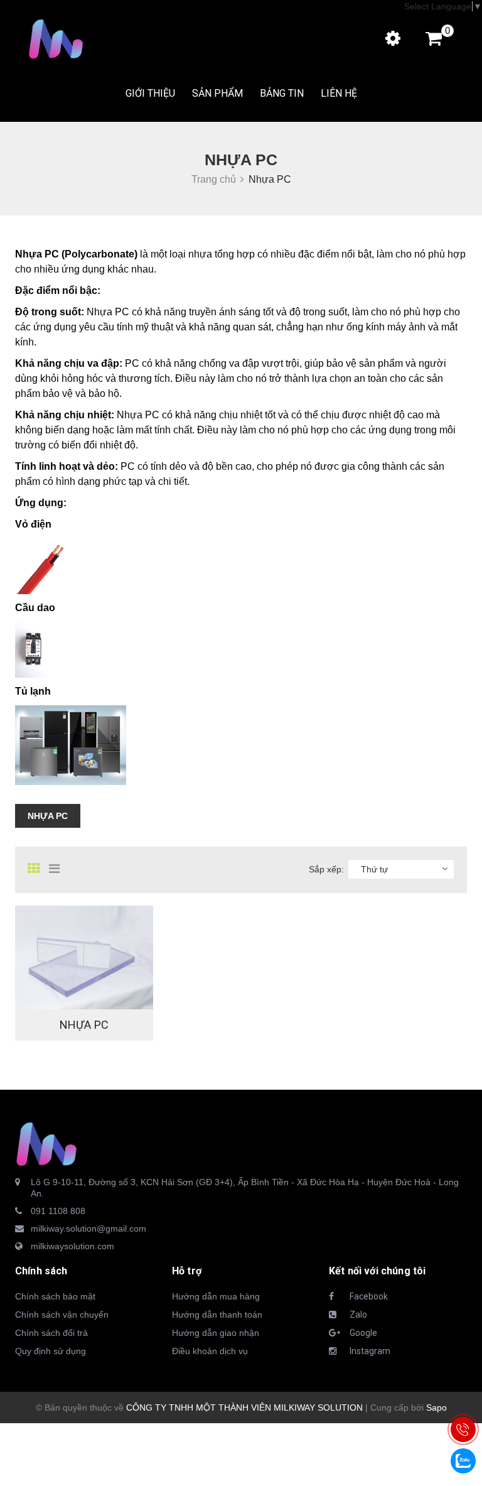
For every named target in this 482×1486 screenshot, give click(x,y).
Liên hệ (339, 93)
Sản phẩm (217, 93)
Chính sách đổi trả (51, 1333)
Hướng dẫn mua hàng (216, 1296)
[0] (427, 41)
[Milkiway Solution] (46, 1143)
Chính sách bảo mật (55, 1296)
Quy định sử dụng (50, 1351)
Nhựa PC (48, 816)
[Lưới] (37, 868)
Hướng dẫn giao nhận (215, 1333)
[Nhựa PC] (84, 957)
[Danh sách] (58, 868)
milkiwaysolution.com (72, 1246)
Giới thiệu (150, 93)
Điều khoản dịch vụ (210, 1351)
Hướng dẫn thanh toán (217, 1315)
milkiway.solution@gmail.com (88, 1228)
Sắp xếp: (326, 869)
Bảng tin (282, 93)
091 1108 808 (58, 1211)
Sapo (436, 1407)
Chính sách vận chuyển (62, 1315)
